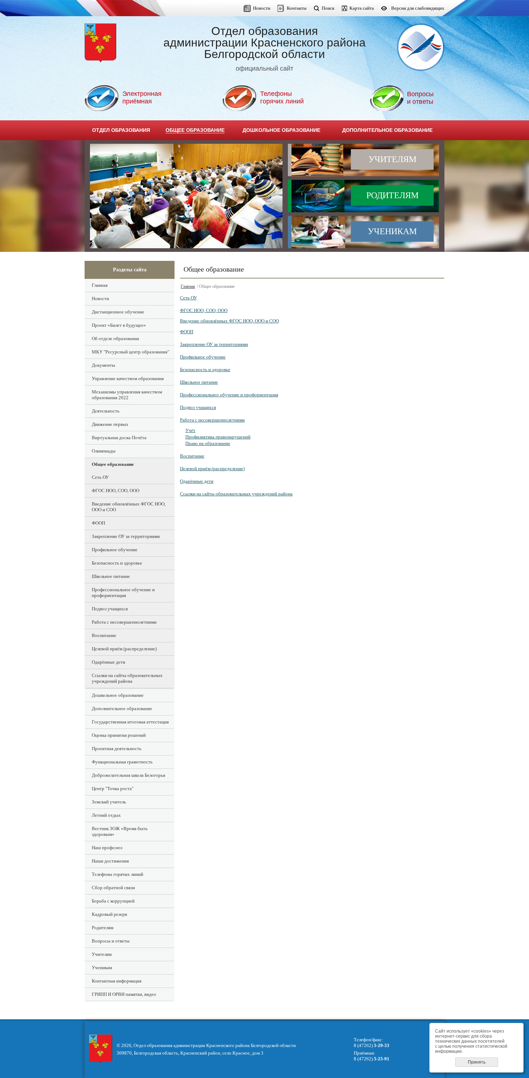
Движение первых (110, 424)
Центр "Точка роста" (113, 788)
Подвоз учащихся (110, 608)
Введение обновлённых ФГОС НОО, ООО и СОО (129, 506)
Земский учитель (109, 802)
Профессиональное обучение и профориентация (123, 592)
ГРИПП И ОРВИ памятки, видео (124, 994)
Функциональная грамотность (122, 762)
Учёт (190, 430)
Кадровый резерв (109, 914)
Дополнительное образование (122, 708)
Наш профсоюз (107, 847)
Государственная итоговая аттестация (130, 722)
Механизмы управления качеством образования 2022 (127, 394)
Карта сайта (361, 8)
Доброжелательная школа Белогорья (128, 775)
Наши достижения (110, 861)
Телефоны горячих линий (117, 874)
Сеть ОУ (100, 477)
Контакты (297, 8)
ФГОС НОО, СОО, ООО (115, 490)
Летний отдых (106, 815)
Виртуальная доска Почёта (119, 437)
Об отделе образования (115, 338)
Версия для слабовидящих (417, 8)
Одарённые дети (108, 662)
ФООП (98, 523)
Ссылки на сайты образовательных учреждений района (127, 678)
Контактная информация (116, 981)
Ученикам (392, 231)
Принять (476, 1062)
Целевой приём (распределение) (124, 648)
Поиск (328, 8)
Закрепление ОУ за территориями (126, 536)
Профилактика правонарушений (217, 437)
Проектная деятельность (116, 748)
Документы (103, 365)
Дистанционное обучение (118, 312)
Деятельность (105, 411)
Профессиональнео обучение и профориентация (229, 394)
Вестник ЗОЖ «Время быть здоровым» (120, 831)
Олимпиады (104, 451)
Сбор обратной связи (113, 887)
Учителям (392, 159)
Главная (100, 285)
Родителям (392, 195)
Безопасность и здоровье (117, 563)
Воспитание (104, 635)
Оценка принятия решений (119, 735)
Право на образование (207, 443)
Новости (261, 8)
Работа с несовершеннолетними (124, 622)
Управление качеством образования (128, 378)
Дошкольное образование (118, 695)
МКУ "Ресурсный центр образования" (130, 352)
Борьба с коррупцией (113, 901)
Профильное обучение (114, 549)
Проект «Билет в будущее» (119, 325)
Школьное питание (111, 576)
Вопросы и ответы (111, 941)
